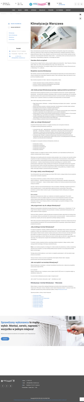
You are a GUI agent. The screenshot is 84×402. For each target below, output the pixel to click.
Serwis (26, 10)
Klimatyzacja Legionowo (38, 296)
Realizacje (42, 10)
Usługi (19, 10)
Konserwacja (11, 39)
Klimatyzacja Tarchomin (38, 299)
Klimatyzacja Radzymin (38, 302)
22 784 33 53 (62, 4)
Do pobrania (59, 10)
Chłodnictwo (11, 37)
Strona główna (3, 13)
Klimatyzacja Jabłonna (38, 306)
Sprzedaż (33, 10)
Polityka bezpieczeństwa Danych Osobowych (23, 400)
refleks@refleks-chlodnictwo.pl (18, 57)
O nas (13, 10)
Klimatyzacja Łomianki (38, 304)
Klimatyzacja (11, 33)
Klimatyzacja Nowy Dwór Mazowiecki (41, 298)
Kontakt (68, 10)
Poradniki (50, 10)
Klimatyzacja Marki (37, 295)
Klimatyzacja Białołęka (38, 301)
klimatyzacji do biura (62, 289)
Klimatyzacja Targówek (38, 305)
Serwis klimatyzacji (13, 35)
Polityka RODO (37, 400)
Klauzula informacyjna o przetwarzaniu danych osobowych (54, 400)
